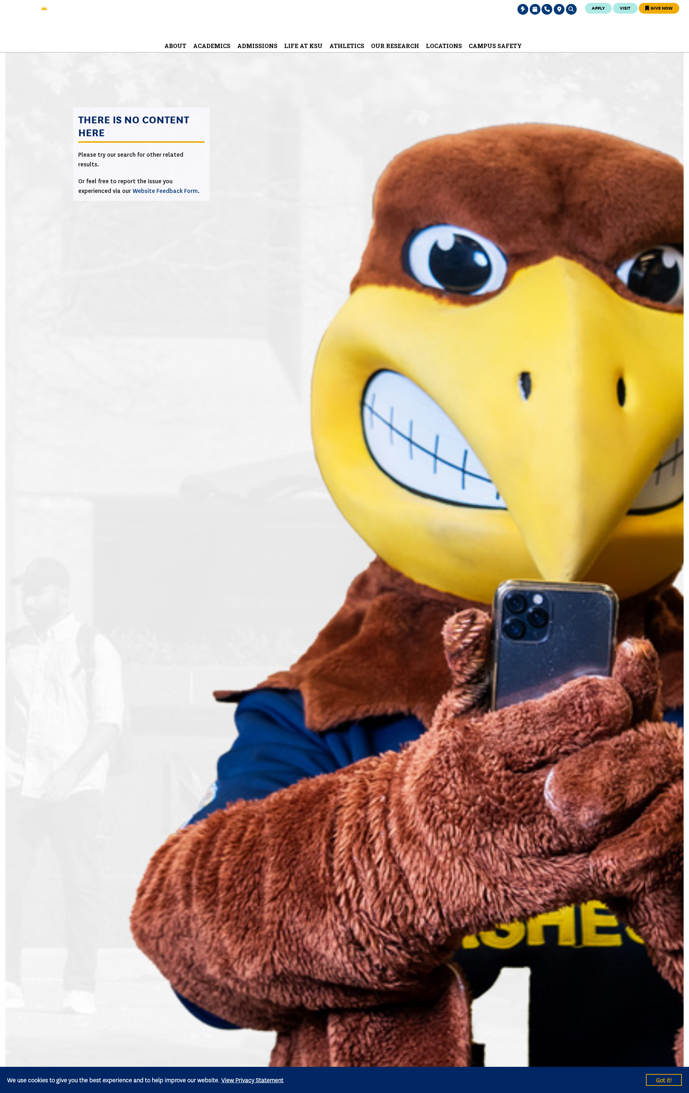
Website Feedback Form (165, 191)
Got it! (664, 1079)
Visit (625, 7)
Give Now (661, 7)
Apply (598, 7)
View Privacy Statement (252, 1079)
